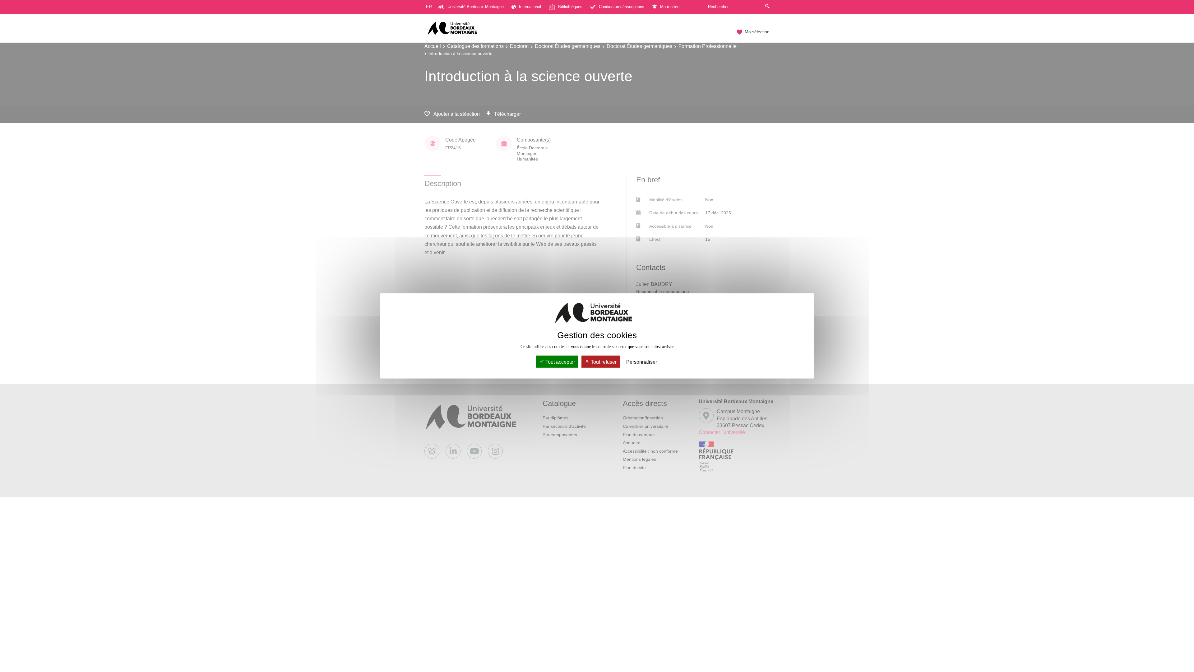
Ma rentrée (669, 6)
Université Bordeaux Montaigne (475, 6)
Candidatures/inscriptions (621, 6)
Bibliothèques (570, 6)
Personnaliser (641, 362)
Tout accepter (559, 362)
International (530, 6)
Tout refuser (603, 362)
